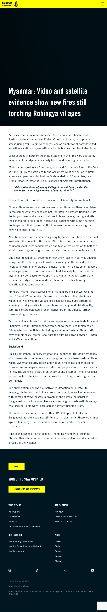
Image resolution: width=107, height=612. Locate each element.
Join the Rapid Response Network (24, 546)
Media (58, 560)
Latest (58, 541)
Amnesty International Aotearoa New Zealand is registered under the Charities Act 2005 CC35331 (50, 592)
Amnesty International (19, 586)
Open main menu (102, 4)
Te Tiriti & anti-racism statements (24, 526)
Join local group (16, 551)
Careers (58, 556)
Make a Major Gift (63, 521)
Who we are (14, 511)
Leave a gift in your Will (66, 516)
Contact (58, 551)
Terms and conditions (18, 581)
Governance (14, 516)
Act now (59, 511)
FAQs (57, 546)
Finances (12, 521)
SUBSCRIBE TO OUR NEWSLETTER (27, 489)
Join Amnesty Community (20, 541)
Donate (17, 466)
